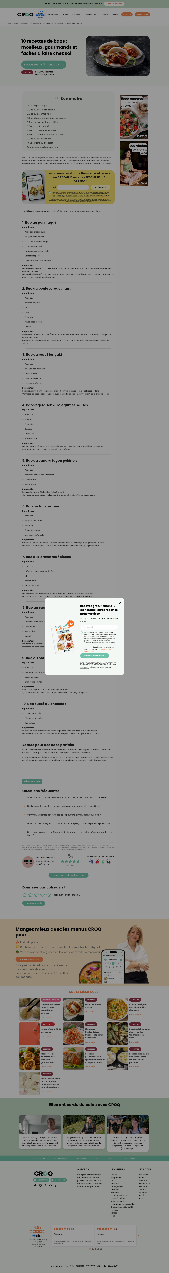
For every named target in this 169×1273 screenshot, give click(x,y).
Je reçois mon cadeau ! (95, 655)
